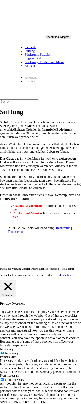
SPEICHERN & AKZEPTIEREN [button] (22, 402)
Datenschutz (16, 231)
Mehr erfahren (66, 274)
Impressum (63, 228)
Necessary (11, 353)
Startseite (30, 47)
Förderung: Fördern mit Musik (44, 62)
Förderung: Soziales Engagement (38, 56)
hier (15, 209)
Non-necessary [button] (10, 375)
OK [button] (50, 274)
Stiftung (30, 51)
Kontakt (30, 66)
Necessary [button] (7, 349)
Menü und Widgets (58, 37)
